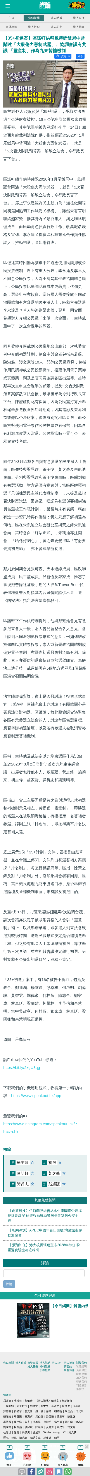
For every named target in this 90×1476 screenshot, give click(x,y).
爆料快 (80, 1389)
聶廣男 (26, 1432)
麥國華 (18, 1411)
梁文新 (72, 1432)
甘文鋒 (71, 1427)
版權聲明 (81, 1374)
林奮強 (47, 1437)
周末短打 (22, 1406)
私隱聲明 (81, 1366)
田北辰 (79, 1411)
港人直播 (79, 18)
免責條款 (81, 1370)
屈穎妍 (7, 1400)
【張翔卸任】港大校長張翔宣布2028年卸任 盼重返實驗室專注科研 (44, 1247)
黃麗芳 (50, 1427)
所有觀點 (45, 1370)
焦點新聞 (34, 18)
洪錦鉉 (29, 1427)
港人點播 (56, 18)
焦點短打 (67, 1400)
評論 (9, 1284)
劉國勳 (7, 1427)
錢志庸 (79, 1421)
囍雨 (56, 1437)
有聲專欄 (11, 27)
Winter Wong (51, 1432)
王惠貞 (29, 1416)
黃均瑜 (69, 1421)
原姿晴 (77, 1406)
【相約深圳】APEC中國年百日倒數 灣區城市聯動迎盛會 (45, 1232)
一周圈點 (8, 1406)
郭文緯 (29, 1411)
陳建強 (71, 1416)
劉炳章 (34, 1406)
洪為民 (37, 1421)
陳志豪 (23, 1437)
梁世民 (44, 1406)
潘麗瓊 (50, 1416)
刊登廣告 (81, 1385)
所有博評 (69, 1370)
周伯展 (39, 1416)
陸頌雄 (39, 1427)
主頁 (11, 18)
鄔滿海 (7, 1416)
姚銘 (14, 1437)
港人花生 (56, 27)
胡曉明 (58, 1411)
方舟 (27, 1421)
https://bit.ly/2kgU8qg (21, 1067)
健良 (16, 1432)
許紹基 (7, 1411)
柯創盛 (18, 1427)
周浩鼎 (69, 1411)
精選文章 (35, 1437)
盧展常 (37, 1432)
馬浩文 (55, 1406)
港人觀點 (34, 27)
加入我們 (81, 1377)
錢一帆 (39, 1411)
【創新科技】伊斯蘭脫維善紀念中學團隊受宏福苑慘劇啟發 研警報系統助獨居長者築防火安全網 (45, 1215)
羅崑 (6, 1437)
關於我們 (81, 1362)
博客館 (68, 1366)
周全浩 (18, 1421)
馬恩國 (7, 1421)
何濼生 (66, 1406)
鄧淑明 (47, 1421)
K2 (64, 1432)
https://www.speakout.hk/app (36, 1096)
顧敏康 (29, 1400)
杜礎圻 (7, 1432)
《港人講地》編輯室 (47, 1400)
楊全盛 (58, 1421)
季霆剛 (18, 1416)
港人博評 (79, 27)
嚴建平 (61, 1427)
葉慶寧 (61, 1416)
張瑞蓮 (18, 1400)
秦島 (48, 1411)
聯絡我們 (81, 1381)
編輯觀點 (45, 1366)
